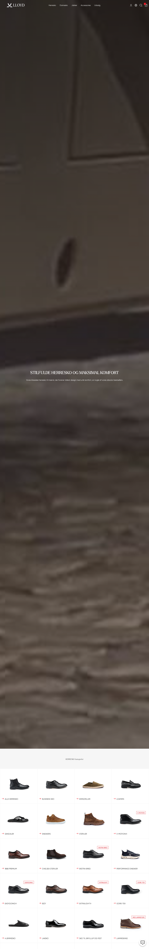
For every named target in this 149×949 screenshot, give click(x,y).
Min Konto (131, 5)
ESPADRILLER (84, 799)
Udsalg (97, 5)
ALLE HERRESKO (11, 799)
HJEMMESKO (10, 938)
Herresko (52, 5)
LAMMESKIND (122, 938)
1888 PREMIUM (11, 869)
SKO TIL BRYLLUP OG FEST (90, 938)
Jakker (74, 5)
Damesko (64, 5)
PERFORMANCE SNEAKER (127, 869)
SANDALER (9, 834)
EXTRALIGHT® (85, 903)
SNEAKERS (46, 834)
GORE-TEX (121, 903)
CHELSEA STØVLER (50, 869)
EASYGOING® (11, 903)
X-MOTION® (122, 834)
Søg (141, 5)
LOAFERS (120, 799)
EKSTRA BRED (85, 869)
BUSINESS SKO (48, 799)
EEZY (44, 903)
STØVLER (83, 834)
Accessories (86, 5)
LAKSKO (45, 938)
